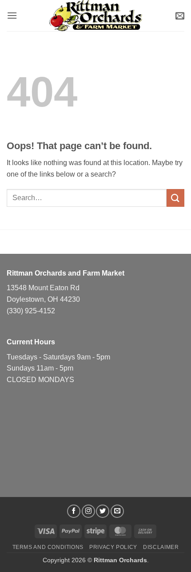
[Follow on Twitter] (102, 511)
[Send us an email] (117, 511)
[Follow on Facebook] (73, 511)
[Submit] (175, 197)
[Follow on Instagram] (88, 511)
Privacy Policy (113, 547)
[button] (12, 15)
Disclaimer (161, 547)
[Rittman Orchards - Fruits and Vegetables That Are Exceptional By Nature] (95, 15)
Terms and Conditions (48, 547)
